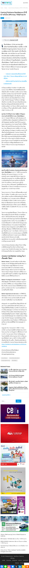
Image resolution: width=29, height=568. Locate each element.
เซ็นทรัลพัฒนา (14, 360)
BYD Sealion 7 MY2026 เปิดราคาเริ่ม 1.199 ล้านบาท (13, 539)
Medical (17, 563)
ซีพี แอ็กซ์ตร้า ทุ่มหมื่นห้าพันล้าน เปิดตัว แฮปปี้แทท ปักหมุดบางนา (18, 382)
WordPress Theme (18, 556)
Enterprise (14, 560)
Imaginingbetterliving (5, 360)
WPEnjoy (12, 558)
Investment (25, 560)
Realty (6, 8)
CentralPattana (4, 358)
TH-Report (22, 563)
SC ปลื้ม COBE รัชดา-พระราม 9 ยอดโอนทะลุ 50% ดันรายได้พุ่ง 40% (17, 370)
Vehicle (20, 560)
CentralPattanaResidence (14, 358)
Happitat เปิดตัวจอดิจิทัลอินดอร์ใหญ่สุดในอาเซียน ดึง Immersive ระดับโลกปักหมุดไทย (18, 388)
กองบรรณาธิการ (6, 395)
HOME (3, 560)
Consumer (8, 560)
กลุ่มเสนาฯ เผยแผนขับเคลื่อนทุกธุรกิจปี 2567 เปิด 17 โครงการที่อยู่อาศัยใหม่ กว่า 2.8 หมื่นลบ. (15, 76)
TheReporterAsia (9, 556)
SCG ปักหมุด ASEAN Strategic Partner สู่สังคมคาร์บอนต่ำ (16, 376)
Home (2, 8)
